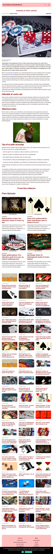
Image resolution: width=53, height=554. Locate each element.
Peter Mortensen (13, 214)
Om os (36, 542)
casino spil (11, 74)
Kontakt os (36, 546)
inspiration (48, 13)
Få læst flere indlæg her (26, 188)
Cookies (36, 544)
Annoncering (36, 540)
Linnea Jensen (13, 13)
